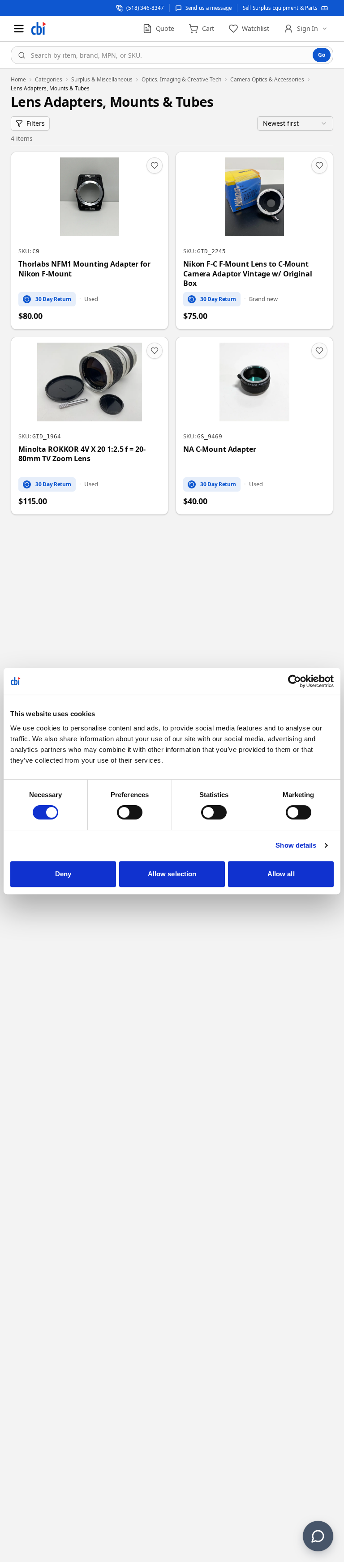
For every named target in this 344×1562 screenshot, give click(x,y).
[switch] (129, 812)
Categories (48, 79)
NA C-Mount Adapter (219, 449)
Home (18, 79)
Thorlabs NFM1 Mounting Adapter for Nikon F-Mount (84, 269)
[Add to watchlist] (154, 165)
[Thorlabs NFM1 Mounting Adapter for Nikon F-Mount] (89, 240)
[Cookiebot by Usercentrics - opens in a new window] (294, 681)
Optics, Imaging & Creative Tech (181, 79)
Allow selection (172, 874)
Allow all (281, 874)
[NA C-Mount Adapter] (254, 425)
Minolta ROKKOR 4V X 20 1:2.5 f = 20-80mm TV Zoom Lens (81, 454)
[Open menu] (19, 29)
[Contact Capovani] (318, 1536)
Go (321, 55)
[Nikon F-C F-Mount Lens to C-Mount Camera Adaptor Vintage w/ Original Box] (254, 240)
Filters (35, 123)
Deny (63, 874)
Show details (295, 845)
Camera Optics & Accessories (267, 79)
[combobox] (172, 55)
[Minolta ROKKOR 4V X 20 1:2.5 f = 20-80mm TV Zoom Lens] (89, 425)
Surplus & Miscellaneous (102, 79)
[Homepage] (38, 29)
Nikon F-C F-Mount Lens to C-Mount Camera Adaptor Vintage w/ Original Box (247, 273)
